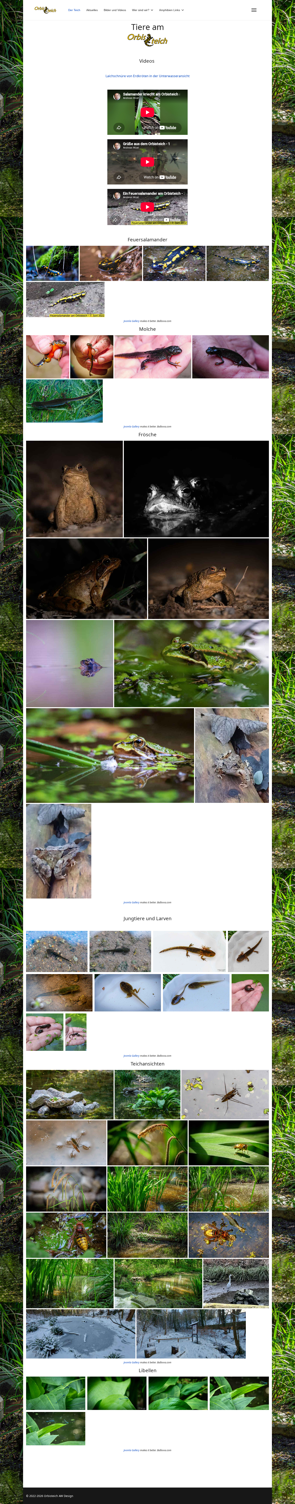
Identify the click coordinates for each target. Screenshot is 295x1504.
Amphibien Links (169, 10)
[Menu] (253, 10)
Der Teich (74, 10)
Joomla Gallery (131, 321)
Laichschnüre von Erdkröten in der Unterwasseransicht (148, 76)
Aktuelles (92, 10)
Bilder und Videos (115, 10)
